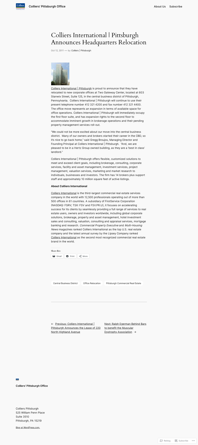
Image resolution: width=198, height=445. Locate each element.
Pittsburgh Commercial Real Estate (123, 283)
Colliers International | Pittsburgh (71, 88)
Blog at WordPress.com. (28, 427)
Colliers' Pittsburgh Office (47, 6)
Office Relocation (92, 283)
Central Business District (65, 283)
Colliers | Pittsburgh (81, 50)
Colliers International (63, 193)
